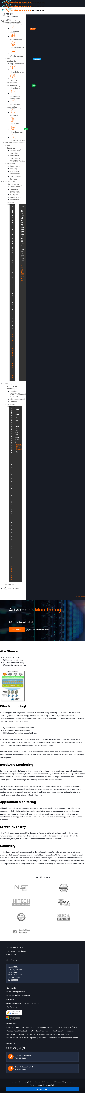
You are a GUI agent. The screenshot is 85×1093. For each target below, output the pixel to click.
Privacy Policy (50, 1085)
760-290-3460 (20, 1058)
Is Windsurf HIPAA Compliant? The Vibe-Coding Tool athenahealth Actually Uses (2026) (41, 1027)
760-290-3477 (20, 1070)
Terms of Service (36, 1085)
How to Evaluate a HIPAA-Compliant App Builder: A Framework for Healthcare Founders (42, 1038)
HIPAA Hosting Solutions (16, 992)
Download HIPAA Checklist (17, 447)
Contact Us (16, 630)
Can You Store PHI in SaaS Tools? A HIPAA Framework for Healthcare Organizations (40, 1031)
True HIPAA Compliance (16, 951)
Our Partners (11, 1007)
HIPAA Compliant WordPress (18, 995)
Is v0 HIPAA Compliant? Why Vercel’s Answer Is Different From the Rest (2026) (38, 1034)
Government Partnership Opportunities (22, 1003)
